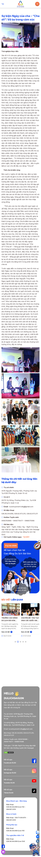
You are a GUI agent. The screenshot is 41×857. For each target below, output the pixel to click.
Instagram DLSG (10, 773)
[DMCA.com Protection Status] (9, 753)
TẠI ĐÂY (26, 537)
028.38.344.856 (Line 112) (15, 807)
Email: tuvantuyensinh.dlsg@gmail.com (18, 729)
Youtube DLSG (9, 783)
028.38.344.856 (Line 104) (15, 841)
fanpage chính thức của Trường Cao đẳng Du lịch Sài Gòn (20, 531)
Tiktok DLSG (8, 793)
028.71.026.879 (20, 818)
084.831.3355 (11, 809)
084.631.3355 (11, 820)
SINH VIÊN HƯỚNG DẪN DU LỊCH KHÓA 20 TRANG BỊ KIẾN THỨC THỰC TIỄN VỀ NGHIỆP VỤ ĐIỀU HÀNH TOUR (18, 619)
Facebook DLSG (10, 763)
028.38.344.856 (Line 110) (15, 831)
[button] (15, 641)
